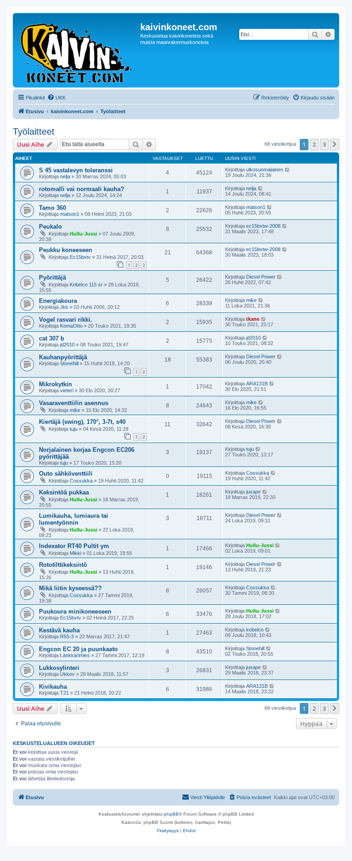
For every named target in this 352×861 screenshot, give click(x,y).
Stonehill (69, 363)
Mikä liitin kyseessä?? (70, 588)
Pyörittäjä (52, 277)
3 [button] (324, 144)
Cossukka (81, 480)
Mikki (75, 553)
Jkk (64, 307)
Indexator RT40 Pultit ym (74, 546)
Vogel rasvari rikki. (65, 319)
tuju (73, 429)
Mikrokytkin (55, 384)
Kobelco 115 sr (86, 284)
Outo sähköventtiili (66, 473)
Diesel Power (260, 277)
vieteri (66, 390)
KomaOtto (71, 326)
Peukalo (50, 226)
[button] (334, 144)
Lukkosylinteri (59, 667)
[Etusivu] (77, 50)
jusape (253, 491)
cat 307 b (51, 338)
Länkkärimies (75, 655)
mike (251, 300)
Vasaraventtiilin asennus (73, 403)
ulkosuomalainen (264, 169)
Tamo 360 (52, 207)
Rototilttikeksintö (63, 564)
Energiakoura (58, 300)
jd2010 (67, 344)
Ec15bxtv (80, 257)
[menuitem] (56, 97)
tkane (252, 319)
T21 (64, 693)
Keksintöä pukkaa (64, 492)
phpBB (171, 814)
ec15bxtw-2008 (263, 226)
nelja (65, 176)
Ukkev (67, 674)
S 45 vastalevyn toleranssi (76, 170)
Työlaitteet (34, 131)
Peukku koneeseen (65, 250)
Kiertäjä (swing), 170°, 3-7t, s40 (82, 421)
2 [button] (314, 144)
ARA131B (257, 383)
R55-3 (67, 636)
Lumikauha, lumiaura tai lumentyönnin (73, 519)
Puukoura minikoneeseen (75, 611)
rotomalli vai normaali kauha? (81, 189)
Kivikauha (53, 686)
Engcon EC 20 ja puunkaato (78, 649)
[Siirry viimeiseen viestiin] (288, 169)
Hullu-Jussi (83, 233)
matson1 (69, 214)
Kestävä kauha (59, 630)
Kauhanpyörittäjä (63, 357)
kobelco (255, 629)
